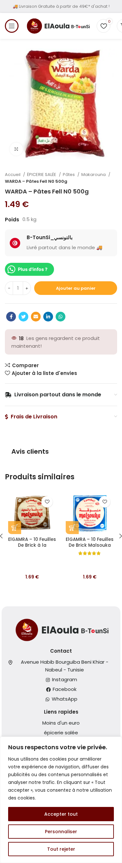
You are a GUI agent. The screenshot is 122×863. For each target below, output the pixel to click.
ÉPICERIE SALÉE (42, 174)
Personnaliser (61, 831)
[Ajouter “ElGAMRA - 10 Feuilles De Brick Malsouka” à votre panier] (72, 527)
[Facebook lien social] (11, 316)
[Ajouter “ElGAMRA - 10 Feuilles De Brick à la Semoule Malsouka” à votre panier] (14, 527)
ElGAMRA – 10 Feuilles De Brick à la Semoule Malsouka (32, 545)
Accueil (13, 174)
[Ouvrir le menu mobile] (12, 25)
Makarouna (94, 174)
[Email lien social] (36, 316)
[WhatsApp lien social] (60, 316)
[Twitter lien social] (23, 316)
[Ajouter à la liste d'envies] (47, 501)
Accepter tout (61, 814)
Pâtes (69, 174)
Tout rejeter (61, 849)
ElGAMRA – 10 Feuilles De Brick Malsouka (90, 542)
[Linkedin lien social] (48, 316)
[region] (61, 800)
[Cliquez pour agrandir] (16, 149)
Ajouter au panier (76, 288)
